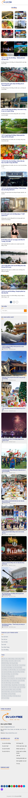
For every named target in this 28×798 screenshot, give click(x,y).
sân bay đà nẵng (11, 693)
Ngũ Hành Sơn (5, 687)
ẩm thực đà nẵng (5, 698)
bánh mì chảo (17, 660)
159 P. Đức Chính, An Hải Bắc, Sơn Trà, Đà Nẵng (13, 730)
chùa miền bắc (15, 665)
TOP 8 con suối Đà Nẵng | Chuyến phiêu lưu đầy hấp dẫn (13, 292)
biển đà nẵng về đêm (19, 658)
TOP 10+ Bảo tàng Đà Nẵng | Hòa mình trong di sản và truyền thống (13, 110)
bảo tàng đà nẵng (13, 663)
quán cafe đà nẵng (21, 687)
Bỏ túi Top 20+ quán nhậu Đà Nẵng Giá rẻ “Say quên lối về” (12, 84)
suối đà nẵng (4, 693)
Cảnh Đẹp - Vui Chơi (20, 15)
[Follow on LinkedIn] (16, 786)
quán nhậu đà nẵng (6, 691)
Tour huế (3, 644)
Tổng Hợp (8, 15)
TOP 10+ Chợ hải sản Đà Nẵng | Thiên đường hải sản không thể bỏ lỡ (13, 188)
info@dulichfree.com (9, 727)
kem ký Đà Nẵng (15, 682)
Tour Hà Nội (4, 642)
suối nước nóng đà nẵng (16, 691)
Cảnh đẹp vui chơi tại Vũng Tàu (8, 678)
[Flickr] (21, 786)
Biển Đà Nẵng (11, 658)
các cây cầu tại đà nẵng (6, 671)
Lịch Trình (21, 33)
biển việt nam (4, 658)
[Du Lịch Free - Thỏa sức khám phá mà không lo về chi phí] (8, 2)
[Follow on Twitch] (2, 789)
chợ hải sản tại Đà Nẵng (7, 667)
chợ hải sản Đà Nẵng (17, 667)
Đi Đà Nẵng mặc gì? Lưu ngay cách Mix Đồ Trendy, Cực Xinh (13, 240)
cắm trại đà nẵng (5, 680)
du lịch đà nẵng (21, 680)
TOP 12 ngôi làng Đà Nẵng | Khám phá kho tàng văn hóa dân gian (13, 136)
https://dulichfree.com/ (11, 733)
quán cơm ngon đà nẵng (7, 689)
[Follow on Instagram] (4, 786)
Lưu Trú (21, 24)
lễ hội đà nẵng (21, 684)
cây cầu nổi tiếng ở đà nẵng (18, 671)
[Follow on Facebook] (2, 786)
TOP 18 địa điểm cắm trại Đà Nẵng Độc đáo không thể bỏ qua (13, 266)
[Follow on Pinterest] (14, 786)
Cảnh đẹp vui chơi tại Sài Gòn (8, 676)
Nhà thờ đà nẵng (12, 687)
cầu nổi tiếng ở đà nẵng (20, 678)
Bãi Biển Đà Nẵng (5, 663)
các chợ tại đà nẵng (21, 669)
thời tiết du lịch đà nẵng (7, 695)
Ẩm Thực (8, 24)
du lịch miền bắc (13, 680)
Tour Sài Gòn (4, 636)
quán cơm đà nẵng (17, 689)
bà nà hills (11, 660)
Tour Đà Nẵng (4, 649)
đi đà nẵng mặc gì (16, 695)
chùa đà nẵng (22, 665)
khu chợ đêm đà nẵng (6, 684)
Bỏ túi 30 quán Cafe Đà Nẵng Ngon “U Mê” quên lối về (13, 214)
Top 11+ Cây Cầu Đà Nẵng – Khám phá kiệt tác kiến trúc (13, 58)
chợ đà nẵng (4, 669)
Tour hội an (4, 639)
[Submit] (25, 310)
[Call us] (12, 786)
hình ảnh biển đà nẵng (6, 682)
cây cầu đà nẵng (14, 673)
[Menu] (26, 2)
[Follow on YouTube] (19, 786)
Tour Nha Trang (5, 647)
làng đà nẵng (14, 684)
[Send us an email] (9, 786)
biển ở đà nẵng (5, 660)
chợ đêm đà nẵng (11, 669)
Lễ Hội (8, 33)
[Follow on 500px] (24, 786)
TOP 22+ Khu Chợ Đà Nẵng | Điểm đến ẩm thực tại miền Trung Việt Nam (12, 161)
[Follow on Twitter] (7, 786)
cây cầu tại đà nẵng (6, 673)
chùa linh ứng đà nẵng (6, 665)
